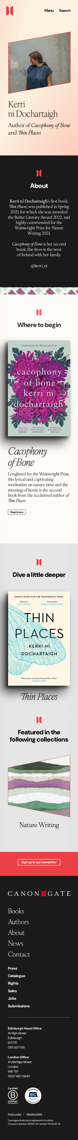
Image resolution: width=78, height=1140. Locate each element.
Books (16, 910)
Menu (49, 10)
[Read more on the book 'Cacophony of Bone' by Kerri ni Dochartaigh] (39, 388)
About (16, 932)
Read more (16, 512)
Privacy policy (15, 1114)
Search (64, 10)
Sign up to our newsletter (39, 862)
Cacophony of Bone (51, 125)
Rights (13, 983)
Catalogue (16, 975)
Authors (18, 921)
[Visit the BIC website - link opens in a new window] (33, 1095)
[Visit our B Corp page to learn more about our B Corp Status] (13, 1095)
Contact (19, 953)
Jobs (12, 998)
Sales (12, 990)
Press (12, 968)
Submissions (19, 1006)
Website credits (34, 1114)
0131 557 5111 (16, 1047)
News (15, 943)
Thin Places (29, 132)
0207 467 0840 (19, 1076)
